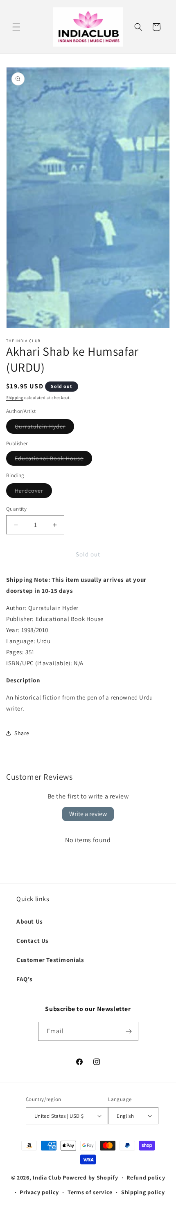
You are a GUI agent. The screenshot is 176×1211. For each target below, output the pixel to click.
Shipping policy (143, 1192)
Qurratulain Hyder (44, 428)
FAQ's (24, 979)
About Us (29, 921)
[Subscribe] (129, 1031)
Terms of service (90, 1192)
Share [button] (21, 733)
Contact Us (32, 940)
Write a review (88, 814)
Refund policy (145, 1177)
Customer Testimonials (50, 960)
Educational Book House (53, 460)
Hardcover (33, 492)
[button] (16, 27)
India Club (47, 1177)
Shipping (14, 397)
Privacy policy (39, 1192)
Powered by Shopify (90, 1177)
